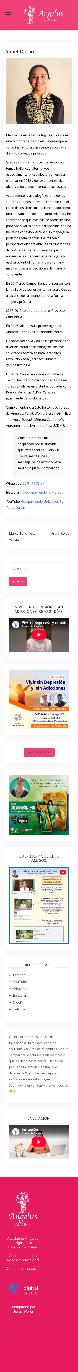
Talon (58, 1326)
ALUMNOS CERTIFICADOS (23, 1349)
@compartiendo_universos (43, 492)
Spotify (18, 1002)
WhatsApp (21, 988)
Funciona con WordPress (21, 1326)
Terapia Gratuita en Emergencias (29, 1356)
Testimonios (55, 1349)
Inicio (8, 1342)
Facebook (20, 975)
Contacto (63, 1356)
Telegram (20, 1009)
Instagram (21, 995)
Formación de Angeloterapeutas (39, 1342)
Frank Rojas (60, 533)
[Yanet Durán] (39, 91)
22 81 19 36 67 (33, 483)
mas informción (39, 752)
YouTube (20, 982)
